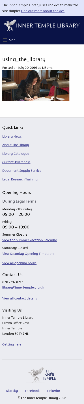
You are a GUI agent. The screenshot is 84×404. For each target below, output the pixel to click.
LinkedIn (53, 391)
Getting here (11, 344)
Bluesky (12, 391)
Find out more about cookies (43, 11)
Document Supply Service (21, 170)
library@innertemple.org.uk (23, 287)
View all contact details (19, 298)
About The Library (15, 145)
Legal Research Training (20, 179)
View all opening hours (19, 263)
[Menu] (5, 40)
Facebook (32, 391)
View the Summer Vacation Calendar (29, 240)
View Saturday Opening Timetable (28, 253)
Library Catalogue (15, 153)
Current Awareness (16, 162)
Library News (12, 136)
